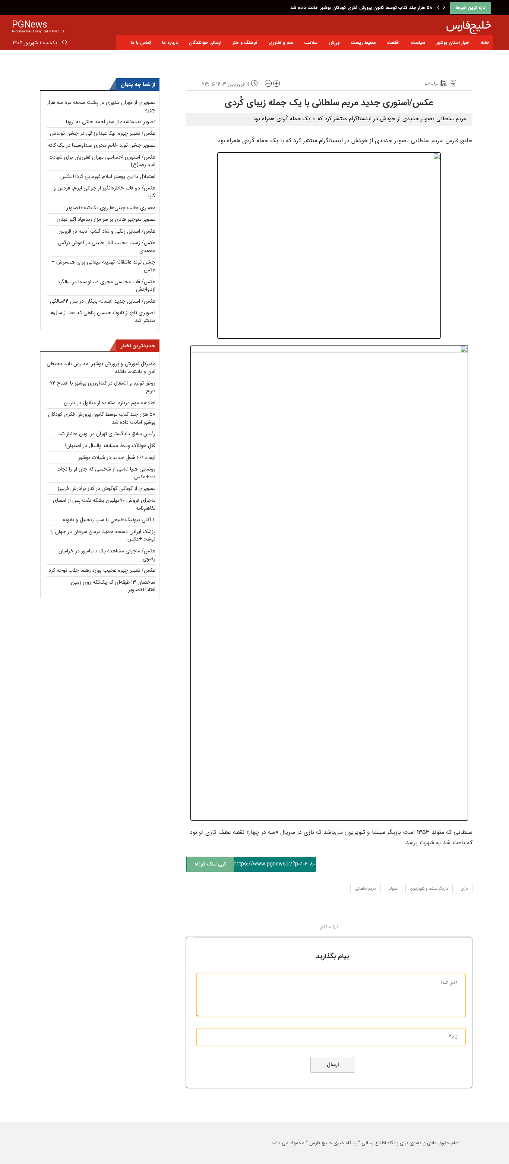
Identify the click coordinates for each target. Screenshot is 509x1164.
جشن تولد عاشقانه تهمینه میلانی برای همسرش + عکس (103, 266)
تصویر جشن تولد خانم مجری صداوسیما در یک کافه (101, 145)
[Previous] (438, 8)
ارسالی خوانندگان (205, 42)
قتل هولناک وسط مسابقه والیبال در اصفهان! (110, 445)
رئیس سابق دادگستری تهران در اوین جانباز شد (106, 434)
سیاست (418, 42)
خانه (485, 42)
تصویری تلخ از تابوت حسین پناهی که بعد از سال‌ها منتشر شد (102, 317)
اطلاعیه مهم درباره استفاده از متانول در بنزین (109, 403)
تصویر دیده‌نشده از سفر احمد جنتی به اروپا (110, 122)
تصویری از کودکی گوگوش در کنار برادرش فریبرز (106, 488)
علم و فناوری (281, 42)
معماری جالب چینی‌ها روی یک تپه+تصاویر (110, 208)
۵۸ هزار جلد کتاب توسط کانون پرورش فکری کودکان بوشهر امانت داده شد (361, 7)
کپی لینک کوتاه (210, 864)
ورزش (334, 42)
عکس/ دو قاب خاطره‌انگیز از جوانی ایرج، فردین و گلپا (104, 192)
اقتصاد (393, 42)
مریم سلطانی (365, 889)
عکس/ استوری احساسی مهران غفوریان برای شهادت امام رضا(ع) (101, 161)
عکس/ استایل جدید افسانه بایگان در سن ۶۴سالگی (102, 301)
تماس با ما (141, 42)
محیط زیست (363, 42)
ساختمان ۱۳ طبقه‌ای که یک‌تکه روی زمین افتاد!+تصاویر (113, 586)
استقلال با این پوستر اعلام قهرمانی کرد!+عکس (107, 176)
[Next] (444, 8)
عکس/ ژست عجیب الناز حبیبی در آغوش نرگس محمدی (106, 247)
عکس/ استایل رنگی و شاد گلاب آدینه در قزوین (107, 231)
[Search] (65, 44)
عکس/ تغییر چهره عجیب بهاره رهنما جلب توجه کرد (101, 570)
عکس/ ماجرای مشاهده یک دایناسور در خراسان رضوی (107, 555)
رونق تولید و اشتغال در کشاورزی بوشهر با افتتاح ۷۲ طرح (102, 387)
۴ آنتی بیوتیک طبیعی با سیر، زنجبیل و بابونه (109, 520)
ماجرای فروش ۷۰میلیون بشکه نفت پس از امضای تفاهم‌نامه (104, 504)
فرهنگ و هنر (245, 42)
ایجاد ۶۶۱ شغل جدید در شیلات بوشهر (116, 457)
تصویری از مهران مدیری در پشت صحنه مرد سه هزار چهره (101, 106)
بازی (464, 889)
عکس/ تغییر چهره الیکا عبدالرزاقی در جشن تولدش (102, 133)
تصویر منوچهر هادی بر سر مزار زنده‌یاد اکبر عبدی (106, 219)
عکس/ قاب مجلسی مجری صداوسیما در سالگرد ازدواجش (106, 286)
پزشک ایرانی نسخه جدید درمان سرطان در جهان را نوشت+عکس (103, 535)
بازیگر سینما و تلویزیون (429, 889)
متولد (393, 889)
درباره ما (170, 42)
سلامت (310, 42)
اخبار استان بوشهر (453, 42)
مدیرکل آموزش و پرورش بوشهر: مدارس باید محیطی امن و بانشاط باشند (101, 368)
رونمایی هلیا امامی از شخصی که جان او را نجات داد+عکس (105, 473)
